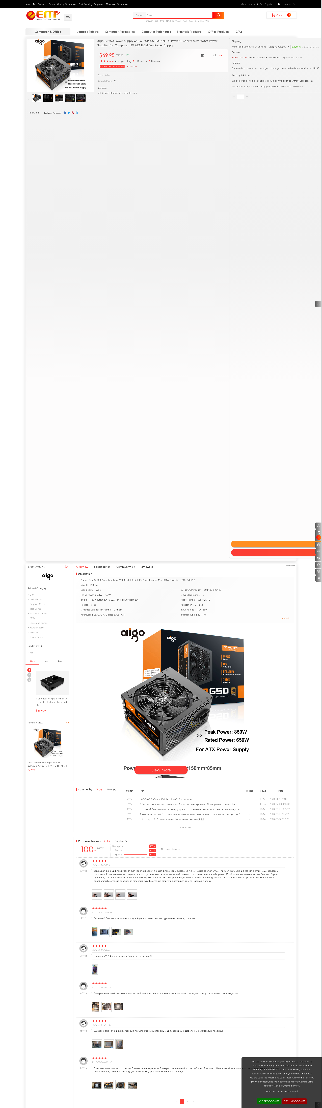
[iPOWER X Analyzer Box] (52, 682)
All (107, 841)
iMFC (162, 21)
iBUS (156, 21)
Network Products (189, 31)
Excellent (121, 841)
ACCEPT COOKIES (268, 1101)
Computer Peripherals (156, 31)
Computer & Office (48, 31)
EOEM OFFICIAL (239, 57)
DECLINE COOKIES (294, 1101)
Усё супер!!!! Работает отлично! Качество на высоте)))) (170, 819)
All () (99, 789)
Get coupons (131, 66)
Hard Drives (35, 608)
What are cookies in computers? (282, 1091)
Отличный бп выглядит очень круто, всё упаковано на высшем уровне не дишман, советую (192, 809)
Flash (185, 21)
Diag (197, 21)
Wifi (207, 21)
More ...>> (286, 618)
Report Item (290, 565)
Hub (202, 21)
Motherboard (36, 599)
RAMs (32, 618)
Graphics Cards (37, 604)
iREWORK (170, 21)
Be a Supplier (266, 4)
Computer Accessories (120, 31)
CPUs (239, 31)
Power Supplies (37, 627)
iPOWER (149, 21)
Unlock (178, 21)
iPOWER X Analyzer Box (47, 698)
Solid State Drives (38, 613)
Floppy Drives (36, 637)
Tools (191, 21)
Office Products (218, 31)
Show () (111, 789)
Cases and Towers (38, 623)
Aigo (107, 75)
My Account (246, 4)
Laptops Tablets (88, 31)
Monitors (34, 632)
